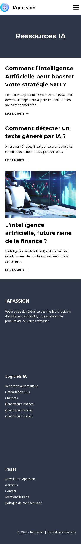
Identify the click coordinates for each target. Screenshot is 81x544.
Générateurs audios (19, 416)
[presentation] (40, 194)
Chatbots (11, 398)
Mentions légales (17, 497)
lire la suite (17, 113)
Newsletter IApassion (20, 479)
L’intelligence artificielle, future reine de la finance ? (38, 233)
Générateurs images (19, 404)
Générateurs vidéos (18, 410)
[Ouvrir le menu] (76, 7)
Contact (10, 491)
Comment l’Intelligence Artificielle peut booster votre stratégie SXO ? (39, 76)
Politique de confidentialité (23, 503)
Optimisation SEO (17, 392)
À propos (11, 485)
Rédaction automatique (21, 386)
